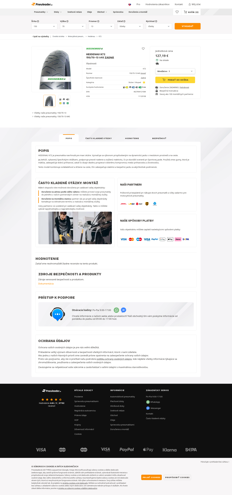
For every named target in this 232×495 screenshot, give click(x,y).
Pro (138, 4)
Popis (69, 138)
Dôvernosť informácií (84, 429)
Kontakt (179, 4)
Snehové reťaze (75, 12)
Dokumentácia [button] (46, 283)
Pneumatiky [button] (40, 12)
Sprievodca (118, 12)
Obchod (101, 12)
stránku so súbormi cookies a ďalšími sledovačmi (77, 488)
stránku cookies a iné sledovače (75, 483)
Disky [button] (57, 12)
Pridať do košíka (177, 80)
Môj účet (196, 4)
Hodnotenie (132, 138)
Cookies (78, 434)
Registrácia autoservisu (85, 410)
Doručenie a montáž (138, 12)
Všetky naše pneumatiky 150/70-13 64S (52, 116)
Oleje (89, 12)
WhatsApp (155, 402)
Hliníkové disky (117, 406)
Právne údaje (80, 415)
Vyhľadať (187, 26)
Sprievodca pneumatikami (86, 401)
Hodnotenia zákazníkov (157, 4)
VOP (76, 420)
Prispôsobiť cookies (177, 477)
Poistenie (78, 396)
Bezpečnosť (159, 138)
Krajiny (77, 424)
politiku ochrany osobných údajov (114, 358)
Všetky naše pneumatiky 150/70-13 (50, 112)
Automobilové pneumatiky (122, 396)
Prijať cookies (151, 477)
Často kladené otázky (98, 138)
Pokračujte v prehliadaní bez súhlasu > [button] (215, 462)
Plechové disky (117, 401)
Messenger (156, 408)
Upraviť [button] (143, 73)
